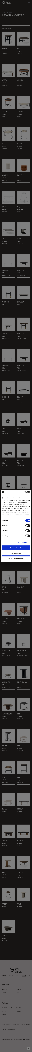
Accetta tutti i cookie (16, 547)
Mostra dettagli (22, 542)
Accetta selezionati (16, 553)
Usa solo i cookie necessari (16, 558)
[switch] (27, 525)
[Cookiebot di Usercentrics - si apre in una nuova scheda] (23, 492)
